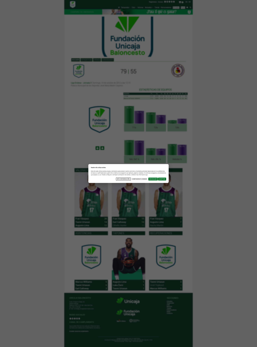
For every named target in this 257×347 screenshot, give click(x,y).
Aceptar (162, 179)
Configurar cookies (139, 179)
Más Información (123, 179)
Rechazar (153, 179)
